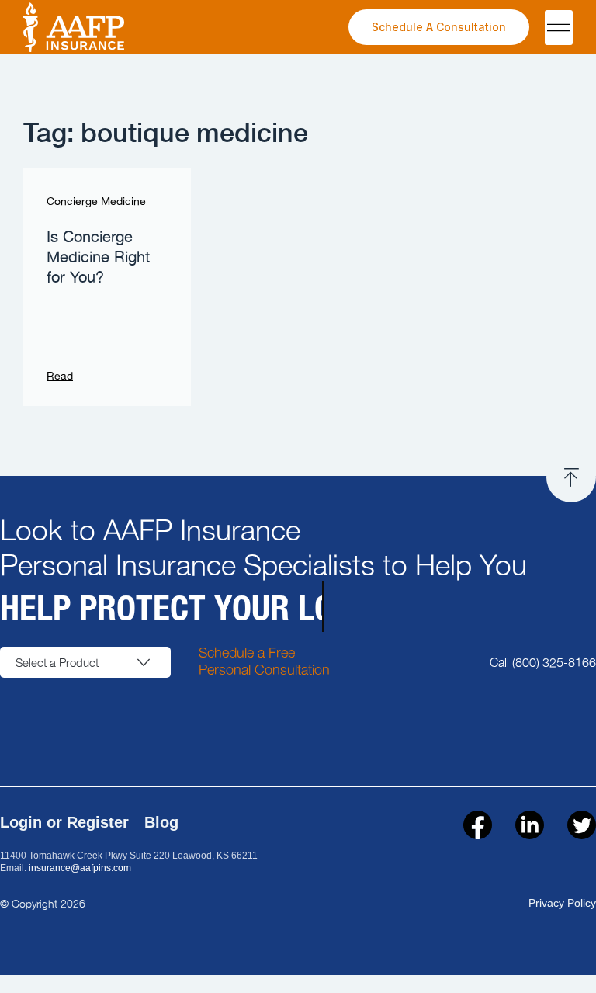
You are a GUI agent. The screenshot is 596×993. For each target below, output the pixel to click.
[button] (559, 27)
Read (60, 376)
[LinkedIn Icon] (529, 825)
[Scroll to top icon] (571, 477)
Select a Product (57, 662)
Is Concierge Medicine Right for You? (98, 257)
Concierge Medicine (96, 201)
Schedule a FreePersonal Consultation (264, 660)
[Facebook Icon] (477, 825)
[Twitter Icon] (581, 825)
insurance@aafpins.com (80, 868)
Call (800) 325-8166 (543, 661)
